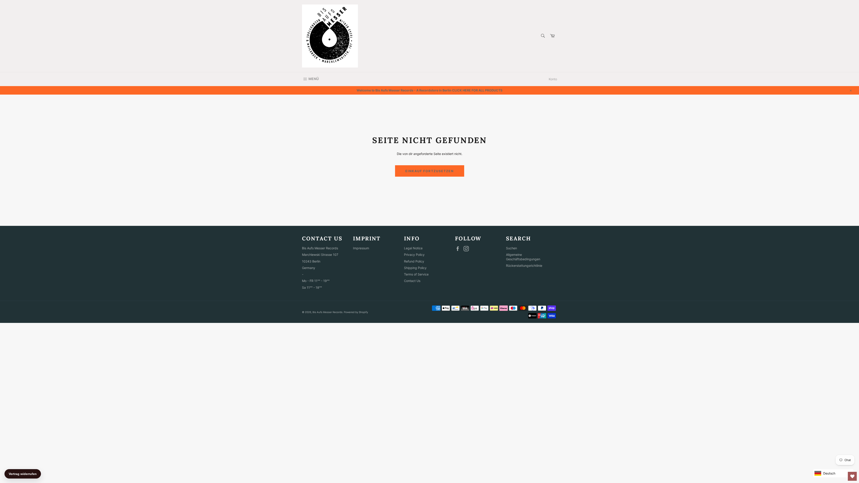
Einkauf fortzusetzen (429, 171)
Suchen (511, 248)
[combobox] (543, 36)
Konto (553, 79)
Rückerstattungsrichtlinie (524, 265)
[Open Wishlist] (852, 476)
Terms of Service (416, 274)
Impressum (361, 248)
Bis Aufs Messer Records (327, 312)
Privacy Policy (414, 254)
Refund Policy (414, 261)
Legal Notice (413, 248)
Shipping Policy (415, 268)
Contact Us (412, 281)
